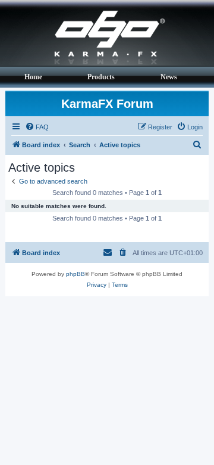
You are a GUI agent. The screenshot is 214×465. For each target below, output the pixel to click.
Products (101, 77)
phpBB (75, 274)
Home (33, 77)
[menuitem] (37, 127)
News (168, 77)
